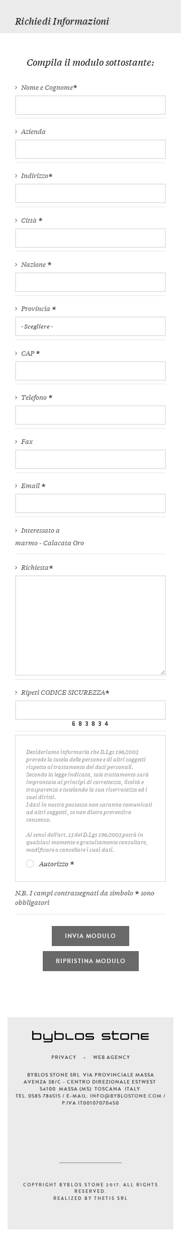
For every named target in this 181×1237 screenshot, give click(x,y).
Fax (27, 441)
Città (29, 220)
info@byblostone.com (126, 1096)
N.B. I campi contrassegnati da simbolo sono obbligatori (84, 898)
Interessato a (40, 530)
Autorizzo (54, 864)
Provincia (36, 308)
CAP (28, 353)
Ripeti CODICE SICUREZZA (63, 692)
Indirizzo (34, 176)
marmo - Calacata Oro (49, 543)
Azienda (33, 131)
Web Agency (111, 1057)
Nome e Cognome (47, 87)
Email (31, 486)
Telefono (34, 397)
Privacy (63, 1057)
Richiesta (35, 567)
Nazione (34, 264)
